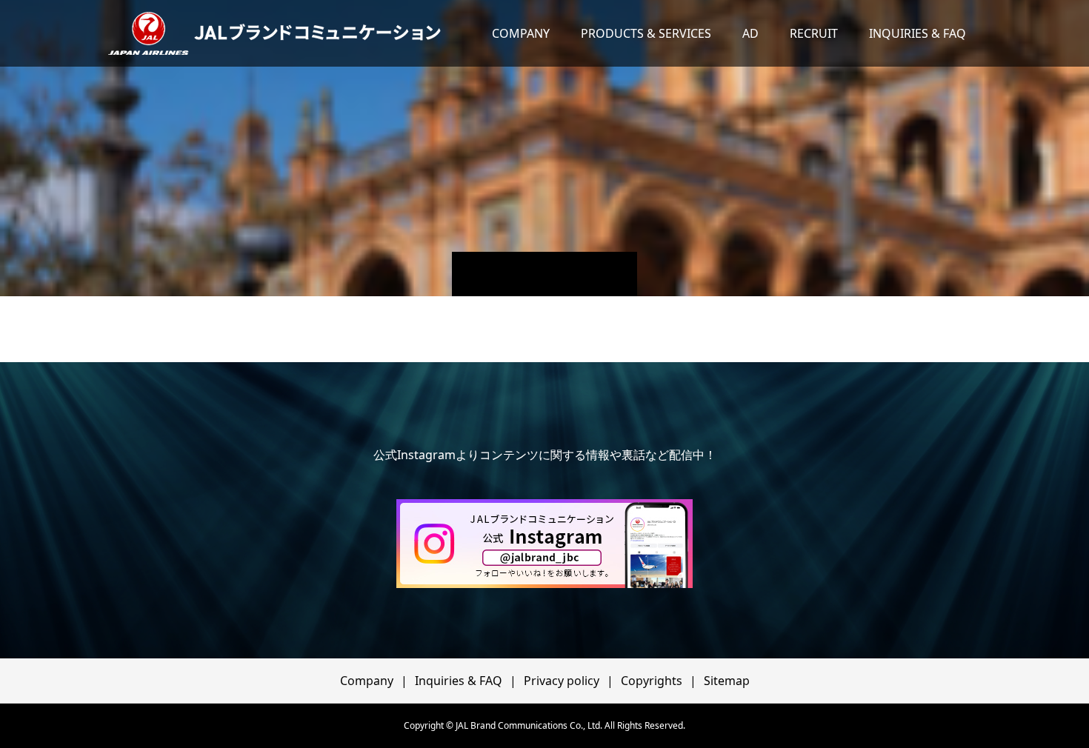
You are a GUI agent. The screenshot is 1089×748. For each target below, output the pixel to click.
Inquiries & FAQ (458, 680)
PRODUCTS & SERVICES (646, 33)
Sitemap (727, 680)
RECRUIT (814, 33)
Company (366, 680)
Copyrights (651, 680)
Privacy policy (561, 680)
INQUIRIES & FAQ (917, 33)
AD (750, 33)
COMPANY (521, 33)
